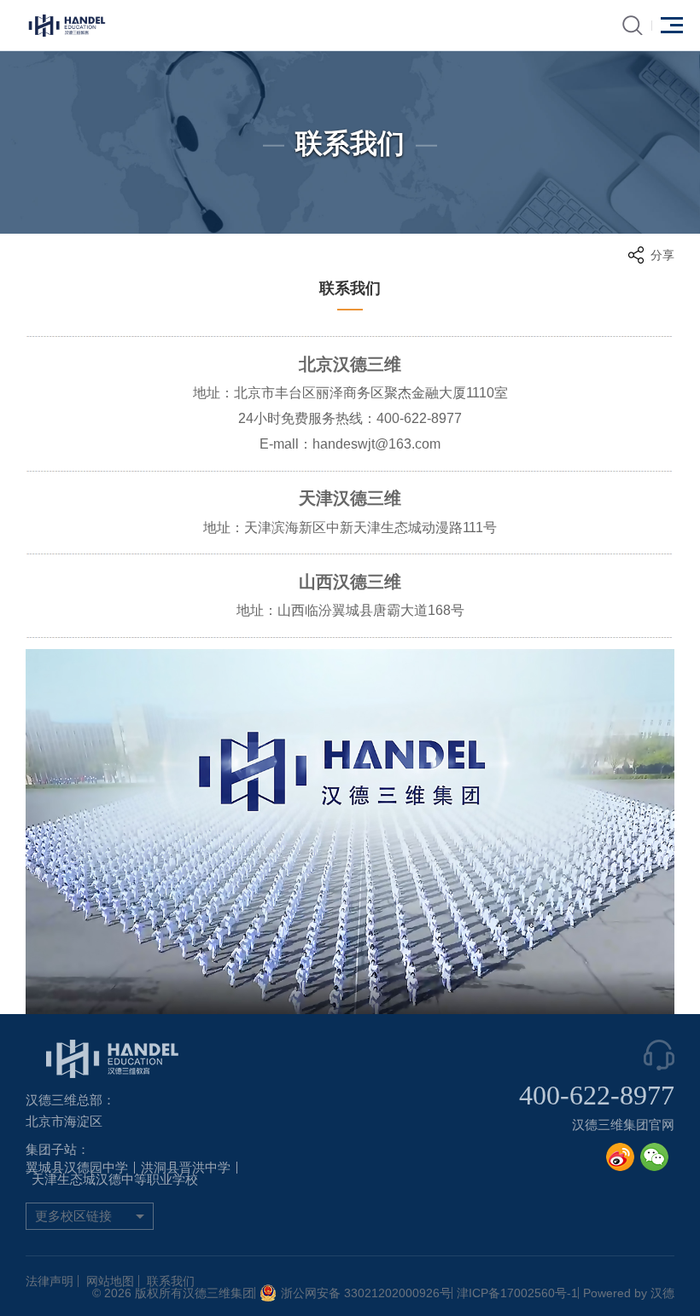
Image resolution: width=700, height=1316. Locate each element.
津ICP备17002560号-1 (517, 1293)
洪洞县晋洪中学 (185, 1168)
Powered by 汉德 (628, 1293)
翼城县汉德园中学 (77, 1168)
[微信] (654, 1157)
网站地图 (110, 1281)
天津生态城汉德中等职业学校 (115, 1180)
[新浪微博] (620, 1157)
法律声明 (49, 1281)
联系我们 (171, 1281)
